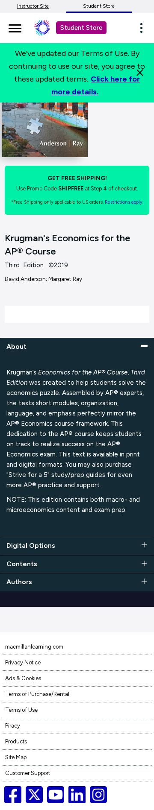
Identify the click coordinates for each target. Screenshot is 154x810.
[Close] (140, 72)
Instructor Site (33, 6)
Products (16, 741)
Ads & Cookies (23, 678)
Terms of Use (21, 710)
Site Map (16, 757)
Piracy (12, 725)
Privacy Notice (23, 662)
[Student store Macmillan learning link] (48, 27)
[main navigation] (15, 27)
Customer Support (27, 773)
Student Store (99, 6)
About (16, 346)
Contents (21, 564)
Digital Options (30, 545)
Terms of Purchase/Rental (37, 694)
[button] (143, 28)
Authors (19, 582)
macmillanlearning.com (34, 646)
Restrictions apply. (124, 202)
